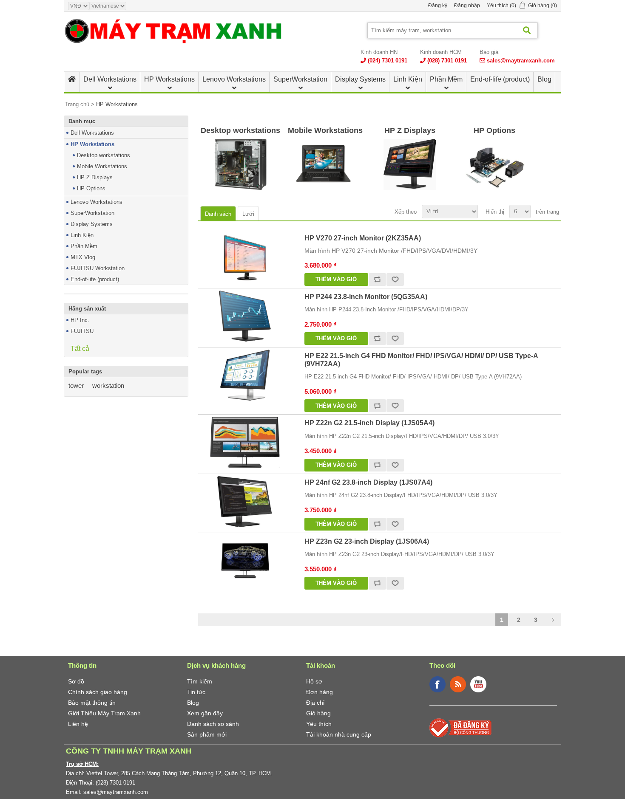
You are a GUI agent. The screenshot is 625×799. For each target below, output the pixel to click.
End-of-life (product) (500, 79)
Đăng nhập (467, 5)
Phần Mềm (446, 79)
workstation (108, 385)
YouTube (478, 684)
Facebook (437, 684)
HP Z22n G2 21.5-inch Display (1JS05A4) (369, 422)
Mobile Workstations (102, 166)
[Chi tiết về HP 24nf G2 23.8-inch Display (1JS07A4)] (245, 501)
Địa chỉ (315, 702)
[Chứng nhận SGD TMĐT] (460, 727)
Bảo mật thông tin (92, 702)
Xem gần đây (205, 713)
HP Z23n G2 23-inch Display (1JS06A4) (366, 541)
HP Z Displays (95, 177)
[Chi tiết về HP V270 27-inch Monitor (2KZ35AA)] (245, 257)
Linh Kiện (407, 79)
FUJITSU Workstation (98, 268)
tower (76, 385)
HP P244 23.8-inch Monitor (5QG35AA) (365, 296)
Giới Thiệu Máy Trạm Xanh (104, 713)
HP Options (91, 188)
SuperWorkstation (300, 79)
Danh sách (218, 214)
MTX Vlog (83, 257)
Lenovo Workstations (234, 79)
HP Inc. (80, 320)
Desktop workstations (103, 155)
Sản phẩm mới (207, 734)
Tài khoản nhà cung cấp (338, 734)
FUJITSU (82, 331)
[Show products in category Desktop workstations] (240, 164)
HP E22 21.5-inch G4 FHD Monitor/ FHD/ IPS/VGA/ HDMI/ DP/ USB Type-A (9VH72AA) (421, 359)
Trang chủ (77, 104)
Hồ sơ (314, 681)
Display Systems (360, 79)
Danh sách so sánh (213, 723)
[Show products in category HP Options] (494, 164)
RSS (458, 684)
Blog (544, 79)
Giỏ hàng (318, 713)
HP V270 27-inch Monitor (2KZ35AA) (362, 238)
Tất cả (80, 348)
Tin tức (196, 692)
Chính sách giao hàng (97, 692)
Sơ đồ (76, 681)
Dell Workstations (109, 79)
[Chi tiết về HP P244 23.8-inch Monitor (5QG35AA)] (245, 316)
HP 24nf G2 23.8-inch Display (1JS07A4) (368, 482)
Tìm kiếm (199, 681)
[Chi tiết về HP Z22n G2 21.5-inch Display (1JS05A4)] (245, 442)
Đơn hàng (319, 692)
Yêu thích (319, 723)
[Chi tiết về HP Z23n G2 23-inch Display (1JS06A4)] (245, 560)
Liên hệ (78, 723)
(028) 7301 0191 (447, 60)
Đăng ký (437, 5)
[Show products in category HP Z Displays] (410, 164)
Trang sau (552, 619)
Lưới (248, 214)
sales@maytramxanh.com (521, 60)
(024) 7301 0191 (387, 60)
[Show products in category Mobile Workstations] (325, 164)
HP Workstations (169, 79)
